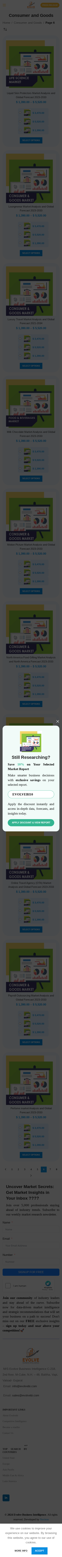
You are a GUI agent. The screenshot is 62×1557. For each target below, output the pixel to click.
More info (21, 1551)
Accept (39, 1551)
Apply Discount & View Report (31, 822)
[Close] (57, 721)
